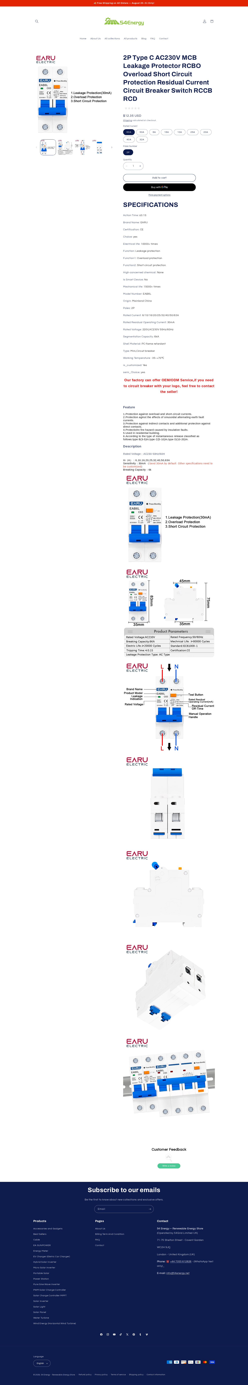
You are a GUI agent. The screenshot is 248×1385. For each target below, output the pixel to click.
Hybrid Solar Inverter (45, 1262)
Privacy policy (101, 1375)
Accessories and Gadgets (48, 1228)
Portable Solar (41, 1273)
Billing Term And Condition (109, 1234)
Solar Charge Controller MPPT (50, 1295)
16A (166, 132)
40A (129, 139)
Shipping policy (136, 1375)
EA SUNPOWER (42, 1245)
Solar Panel (39, 1312)
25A (192, 132)
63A (129, 132)
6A (154, 132)
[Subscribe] (150, 1209)
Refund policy (85, 1375)
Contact (99, 1245)
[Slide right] (112, 147)
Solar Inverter (41, 1301)
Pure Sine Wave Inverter (46, 1284)
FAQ (97, 1240)
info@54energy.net (178, 1273)
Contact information (156, 1375)
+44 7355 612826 (180, 1261)
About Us (100, 1228)
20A (206, 132)
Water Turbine (41, 1318)
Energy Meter (40, 1251)
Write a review (168, 1166)
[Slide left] (36, 147)
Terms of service (118, 1375)
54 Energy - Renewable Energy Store (58, 1375)
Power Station (41, 1279)
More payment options (159, 195)
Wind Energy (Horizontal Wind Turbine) (54, 1323)
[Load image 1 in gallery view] (48, 147)
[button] (37, 21)
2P (128, 152)
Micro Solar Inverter (44, 1267)
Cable (36, 1240)
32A (142, 139)
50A (142, 132)
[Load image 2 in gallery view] (65, 147)
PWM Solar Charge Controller (49, 1290)
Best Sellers (39, 1234)
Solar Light (39, 1307)
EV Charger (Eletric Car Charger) (51, 1256)
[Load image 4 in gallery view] (99, 147)
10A (179, 132)
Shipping (127, 120)
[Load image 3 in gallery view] (82, 147)
